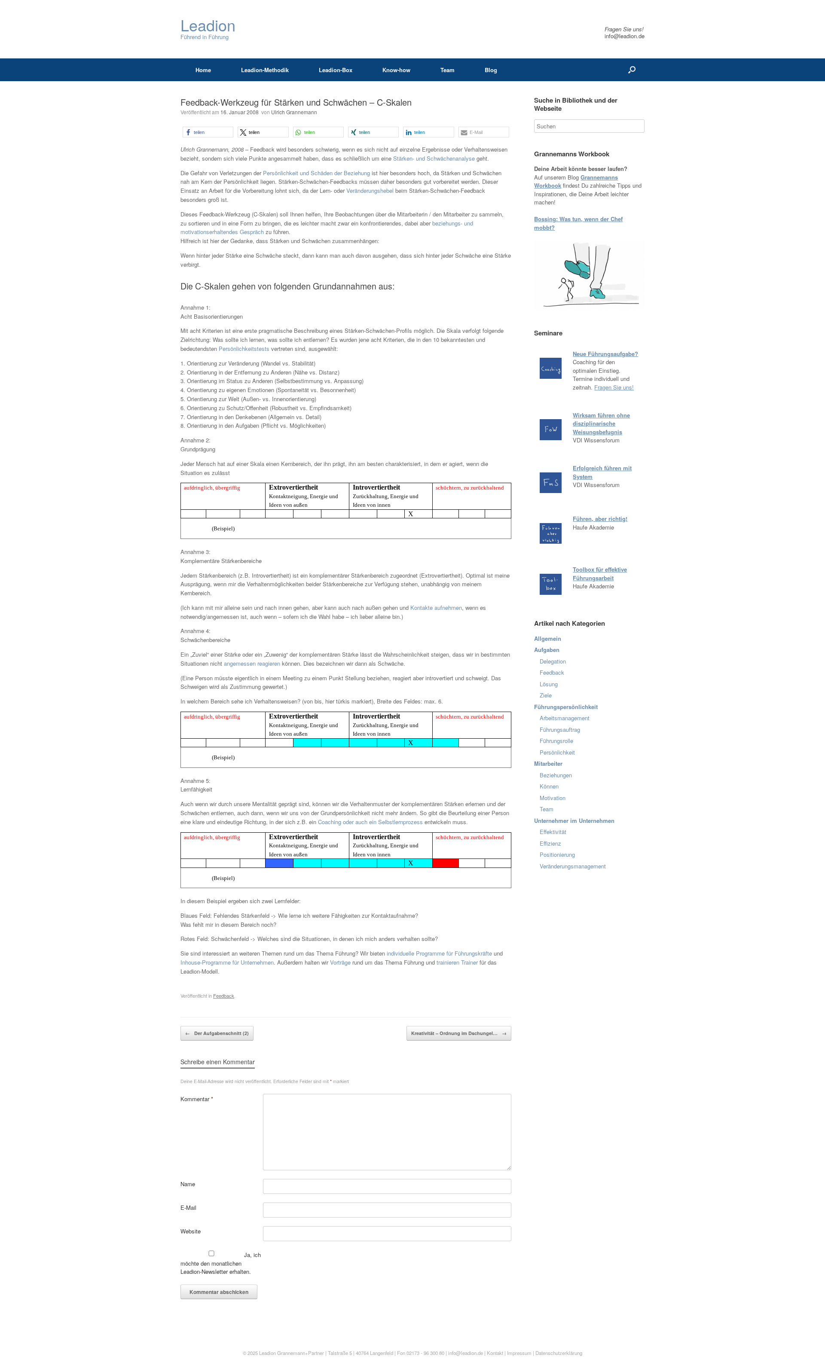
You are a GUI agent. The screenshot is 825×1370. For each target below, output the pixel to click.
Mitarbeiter (548, 763)
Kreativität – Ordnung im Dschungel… (459, 1033)
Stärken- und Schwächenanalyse (434, 158)
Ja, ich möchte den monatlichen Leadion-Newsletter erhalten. (220, 1263)
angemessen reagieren (252, 663)
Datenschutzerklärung (558, 1352)
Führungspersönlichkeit (566, 707)
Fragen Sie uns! (614, 387)
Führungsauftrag (560, 729)
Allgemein (547, 638)
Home (203, 70)
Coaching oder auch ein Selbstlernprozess (370, 822)
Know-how (396, 70)
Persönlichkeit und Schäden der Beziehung (316, 173)
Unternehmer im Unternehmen (574, 820)
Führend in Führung (207, 29)
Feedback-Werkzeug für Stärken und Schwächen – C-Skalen (296, 102)
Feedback (223, 995)
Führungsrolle (556, 741)
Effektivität (553, 832)
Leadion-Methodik (265, 70)
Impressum (520, 1352)
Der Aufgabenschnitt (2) (217, 1033)
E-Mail (188, 1207)
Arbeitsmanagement (565, 718)
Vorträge (340, 962)
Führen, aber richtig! (600, 519)
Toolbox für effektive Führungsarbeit (600, 573)
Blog (491, 70)
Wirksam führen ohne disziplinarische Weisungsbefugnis (601, 423)
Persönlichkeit (557, 752)
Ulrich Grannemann (294, 112)
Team (447, 70)
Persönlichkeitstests (244, 348)
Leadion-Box (335, 70)
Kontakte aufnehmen (436, 607)
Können (549, 786)
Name (187, 1184)
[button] (208, 132)
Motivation (552, 798)
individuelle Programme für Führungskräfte (439, 953)
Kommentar (196, 1099)
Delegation (553, 661)
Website (190, 1231)
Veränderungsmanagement (573, 866)
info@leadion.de (625, 36)
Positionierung (557, 854)
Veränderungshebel (370, 190)
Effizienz (550, 843)
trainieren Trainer (457, 962)
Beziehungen (556, 775)
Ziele (546, 695)
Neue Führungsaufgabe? (605, 354)
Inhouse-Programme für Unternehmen (227, 962)
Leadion (267, 1352)
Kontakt (495, 1352)
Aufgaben (546, 649)
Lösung (549, 684)
